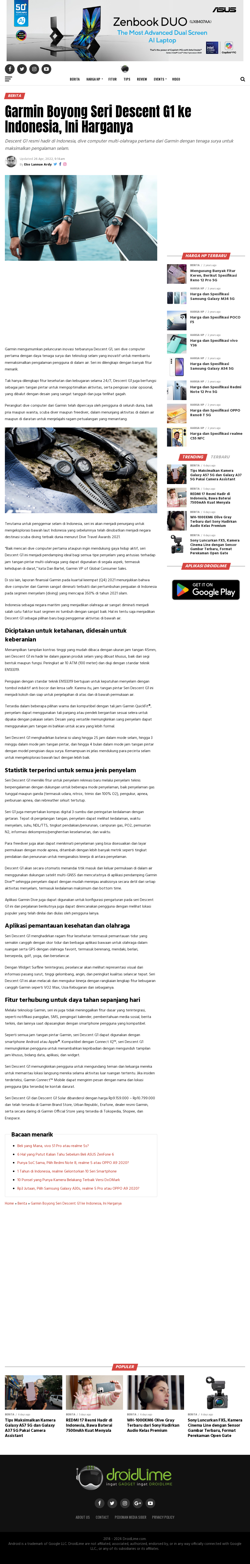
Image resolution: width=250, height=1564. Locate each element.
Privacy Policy (163, 1517)
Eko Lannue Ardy (38, 164)
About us (83, 1517)
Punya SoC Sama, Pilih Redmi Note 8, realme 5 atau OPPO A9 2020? (73, 1163)
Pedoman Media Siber (130, 1517)
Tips (127, 79)
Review (142, 79)
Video (176, 79)
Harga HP (93, 79)
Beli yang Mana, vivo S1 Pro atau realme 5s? (53, 1146)
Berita (75, 79)
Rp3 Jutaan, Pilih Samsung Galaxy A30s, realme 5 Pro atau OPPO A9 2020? (78, 1188)
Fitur (112, 79)
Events (159, 79)
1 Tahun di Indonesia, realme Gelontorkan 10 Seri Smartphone (67, 1171)
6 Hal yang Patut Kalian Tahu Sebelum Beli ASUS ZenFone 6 (65, 1154)
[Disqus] (81, 1283)
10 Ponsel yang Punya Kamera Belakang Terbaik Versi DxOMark (68, 1180)
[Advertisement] (81, 304)
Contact (102, 1517)
